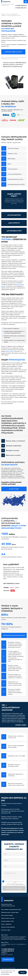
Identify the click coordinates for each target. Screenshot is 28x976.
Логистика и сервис (5, 930)
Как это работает (5, 974)
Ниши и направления (6, 924)
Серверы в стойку (12, 153)
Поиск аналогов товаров (7, 915)
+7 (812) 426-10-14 (20, 8)
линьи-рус (6, 2)
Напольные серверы (13, 148)
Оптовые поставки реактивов (8, 927)
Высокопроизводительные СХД (16, 184)
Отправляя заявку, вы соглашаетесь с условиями (15, 883)
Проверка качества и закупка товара (9, 912)
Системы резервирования (14, 174)
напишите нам (7, 959)
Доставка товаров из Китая (7, 921)
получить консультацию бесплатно (14, 635)
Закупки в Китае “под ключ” (8, 918)
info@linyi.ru (4, 952)
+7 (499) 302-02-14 (21, 5)
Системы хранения (12, 169)
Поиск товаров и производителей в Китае (11, 909)
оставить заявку (14, 489)
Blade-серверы (11, 158)
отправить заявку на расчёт (13, 52)
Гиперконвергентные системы (15, 179)
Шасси (9, 164)
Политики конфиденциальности (18, 884)
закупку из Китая (10, 351)
